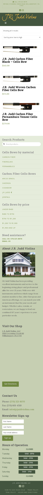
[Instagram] (23, 10)
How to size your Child (15, 490)
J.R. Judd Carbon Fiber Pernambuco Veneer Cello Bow (19, 116)
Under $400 (7, 209)
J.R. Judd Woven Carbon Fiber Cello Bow (19, 88)
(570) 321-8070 (17, 401)
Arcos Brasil (8, 178)
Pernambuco (8, 166)
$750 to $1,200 (9, 219)
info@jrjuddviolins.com (21, 409)
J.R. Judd (6, 192)
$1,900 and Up (8, 228)
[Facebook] (20, 10)
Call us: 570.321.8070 (12, 239)
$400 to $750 (8, 214)
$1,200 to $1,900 (9, 223)
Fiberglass (7, 162)
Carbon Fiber (8, 157)
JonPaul (6, 197)
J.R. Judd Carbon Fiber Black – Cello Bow (17, 60)
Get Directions (10, 384)
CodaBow (7, 188)
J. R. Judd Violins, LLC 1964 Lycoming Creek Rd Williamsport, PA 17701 (13, 333)
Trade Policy (33, 490)
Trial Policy (11, 492)
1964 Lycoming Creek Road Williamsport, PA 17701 (21, 4)
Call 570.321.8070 (20, 2)
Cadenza (6, 183)
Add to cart (22, 51)
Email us (6, 241)
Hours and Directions (27, 492)
